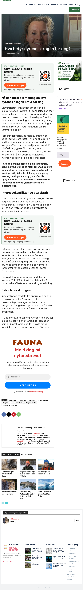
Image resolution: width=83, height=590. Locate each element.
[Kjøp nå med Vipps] (65, 163)
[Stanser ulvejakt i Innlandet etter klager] (9, 464)
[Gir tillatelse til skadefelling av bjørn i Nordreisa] (28, 551)
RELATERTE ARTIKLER (11, 454)
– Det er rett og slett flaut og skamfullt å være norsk (58, 551)
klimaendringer (43, 400)
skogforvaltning (18, 403)
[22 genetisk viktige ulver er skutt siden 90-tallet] (28, 464)
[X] (8, 414)
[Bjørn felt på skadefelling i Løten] (28, 565)
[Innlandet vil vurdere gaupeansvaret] (9, 484)
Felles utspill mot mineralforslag (59, 557)
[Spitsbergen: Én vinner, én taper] (46, 464)
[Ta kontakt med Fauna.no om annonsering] (63, 78)
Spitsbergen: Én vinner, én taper (44, 473)
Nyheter (17, 44)
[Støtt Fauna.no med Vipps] (45, 76)
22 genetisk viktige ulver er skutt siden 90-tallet (27, 474)
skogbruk (5, 403)
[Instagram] (7, 561)
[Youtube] (11, 561)
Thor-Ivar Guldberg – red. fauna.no (31, 428)
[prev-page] (3, 503)
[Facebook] (4, 414)
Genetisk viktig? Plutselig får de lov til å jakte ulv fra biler (27, 495)
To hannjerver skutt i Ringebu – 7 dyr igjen (38, 557)
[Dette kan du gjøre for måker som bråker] (49, 566)
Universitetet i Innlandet (11, 405)
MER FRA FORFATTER (28, 454)
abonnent (35, 435)
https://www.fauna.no (22, 431)
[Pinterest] (13, 414)
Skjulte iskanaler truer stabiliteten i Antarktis (45, 494)
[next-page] (6, 503)
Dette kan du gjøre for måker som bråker (59, 565)
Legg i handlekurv (62, 155)
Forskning (22, 400)
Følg (77, 520)
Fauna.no (36, 434)
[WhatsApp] (18, 414)
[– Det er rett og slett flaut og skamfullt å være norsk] (49, 551)
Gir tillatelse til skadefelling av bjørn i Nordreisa (37, 550)
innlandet (32, 400)
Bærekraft (12, 400)
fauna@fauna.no (23, 441)
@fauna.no (14, 519)
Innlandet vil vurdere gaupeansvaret (9, 493)
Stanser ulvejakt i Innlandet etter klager (8, 474)
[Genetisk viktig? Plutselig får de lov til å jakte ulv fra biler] (28, 484)
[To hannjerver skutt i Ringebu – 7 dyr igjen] (28, 558)
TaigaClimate (31, 403)
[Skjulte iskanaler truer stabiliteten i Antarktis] (46, 484)
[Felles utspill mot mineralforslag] (49, 559)
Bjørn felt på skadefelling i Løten (36, 564)
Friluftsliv (9, 44)
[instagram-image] (9, 532)
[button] (77, 5)
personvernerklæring (36, 392)
